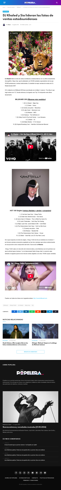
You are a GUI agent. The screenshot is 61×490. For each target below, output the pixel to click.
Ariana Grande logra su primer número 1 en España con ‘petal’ (21, 444)
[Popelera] (30, 2)
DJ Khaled (20, 305)
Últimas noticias (24, 478)
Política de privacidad (47, 478)
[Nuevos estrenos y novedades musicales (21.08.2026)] (30, 407)
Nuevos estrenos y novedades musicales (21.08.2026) (24, 427)
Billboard (5, 11)
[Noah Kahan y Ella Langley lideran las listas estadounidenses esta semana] (16, 331)
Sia (32, 305)
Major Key (27, 305)
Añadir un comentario (30, 351)
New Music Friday (7, 424)
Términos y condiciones (30, 480)
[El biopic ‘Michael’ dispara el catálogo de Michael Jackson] (45, 331)
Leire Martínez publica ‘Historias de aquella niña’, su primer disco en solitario (25, 450)
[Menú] (4, 2)
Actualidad (35, 340)
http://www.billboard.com (40, 298)
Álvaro (9, 24)
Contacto (35, 478)
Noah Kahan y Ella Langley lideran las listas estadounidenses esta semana (15, 344)
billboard (5, 305)
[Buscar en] (57, 2)
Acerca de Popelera (11, 478)
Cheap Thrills (13, 305)
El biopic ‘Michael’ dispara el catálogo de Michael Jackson (44, 344)
